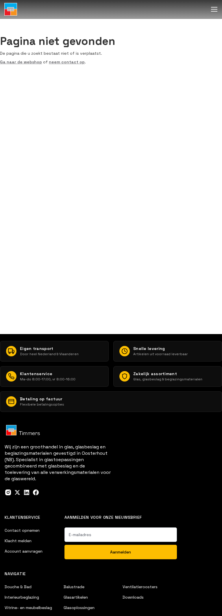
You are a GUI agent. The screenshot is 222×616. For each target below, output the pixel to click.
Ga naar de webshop (21, 62)
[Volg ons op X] (17, 492)
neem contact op (67, 62)
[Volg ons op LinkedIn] (26, 492)
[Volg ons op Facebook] (35, 492)
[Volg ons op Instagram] (8, 492)
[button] (214, 9)
